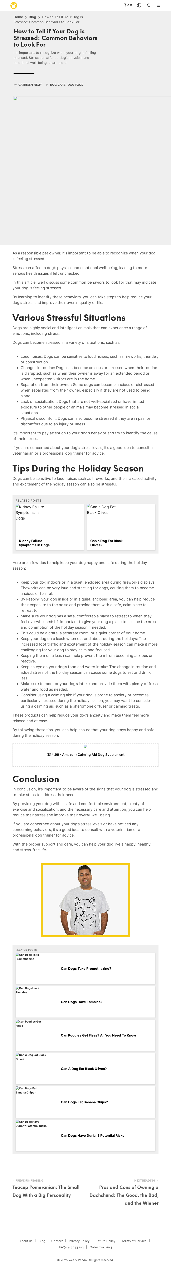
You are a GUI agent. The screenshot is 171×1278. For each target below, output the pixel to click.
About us (26, 1241)
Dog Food (75, 84)
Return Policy (105, 1241)
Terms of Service (134, 1241)
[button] (128, 5)
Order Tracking (101, 1247)
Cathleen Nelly (30, 84)
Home (18, 17)
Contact (57, 1241)
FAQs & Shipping (71, 1247)
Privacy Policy (79, 1241)
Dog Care (57, 84)
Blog (32, 17)
